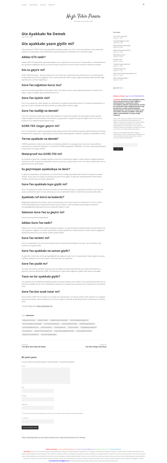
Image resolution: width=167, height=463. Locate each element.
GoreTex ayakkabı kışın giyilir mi (79, 320)
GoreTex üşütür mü (60, 327)
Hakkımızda (51, 5)
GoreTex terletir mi (46, 327)
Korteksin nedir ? (117, 59)
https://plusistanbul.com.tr (69, 437)
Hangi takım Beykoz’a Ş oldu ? (121, 41)
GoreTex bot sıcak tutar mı (52, 324)
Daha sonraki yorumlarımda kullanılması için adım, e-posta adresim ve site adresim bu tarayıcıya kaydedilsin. (54, 413)
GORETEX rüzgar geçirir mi (87, 324)
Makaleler (30, 315)
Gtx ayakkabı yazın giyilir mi (88, 327)
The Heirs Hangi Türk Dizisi (96, 347)
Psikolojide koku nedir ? (119, 69)
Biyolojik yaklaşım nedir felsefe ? (122, 45)
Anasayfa (24, 5)
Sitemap (82, 437)
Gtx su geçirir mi (27, 331)
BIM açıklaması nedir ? (119, 55)
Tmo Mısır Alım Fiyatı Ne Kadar (34, 347)
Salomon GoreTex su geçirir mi (43, 331)
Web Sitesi (24, 404)
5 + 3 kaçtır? (25, 418)
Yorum (23, 366)
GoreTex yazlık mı (73, 327)
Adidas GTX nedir (43, 320)
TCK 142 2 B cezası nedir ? (120, 36)
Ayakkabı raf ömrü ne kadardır (59, 320)
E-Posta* (24, 396)
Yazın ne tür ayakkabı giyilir (48, 334)
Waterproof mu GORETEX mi (30, 334)
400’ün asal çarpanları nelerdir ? (122, 50)
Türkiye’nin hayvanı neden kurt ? (122, 64)
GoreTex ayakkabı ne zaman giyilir (32, 324)
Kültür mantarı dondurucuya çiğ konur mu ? (125, 73)
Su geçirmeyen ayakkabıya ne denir (64, 331)
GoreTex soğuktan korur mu (30, 327)
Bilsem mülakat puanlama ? (120, 78)
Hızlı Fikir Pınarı (83, 16)
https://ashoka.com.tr (51, 437)
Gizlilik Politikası (33, 5)
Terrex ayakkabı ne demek (84, 331)
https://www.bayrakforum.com (33, 437)
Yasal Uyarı (43, 5)
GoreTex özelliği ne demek (69, 324)
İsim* (23, 387)
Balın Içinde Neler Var (45, 306)
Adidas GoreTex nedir (29, 320)
